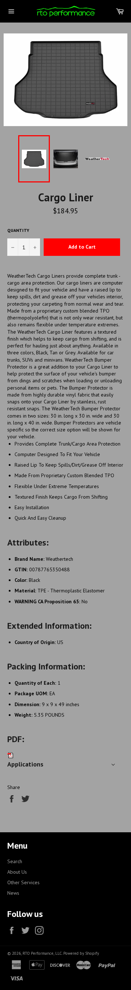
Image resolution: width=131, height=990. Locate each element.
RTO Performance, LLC (42, 953)
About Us (17, 872)
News (13, 893)
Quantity (18, 230)
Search (14, 861)
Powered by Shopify (81, 953)
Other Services (23, 882)
